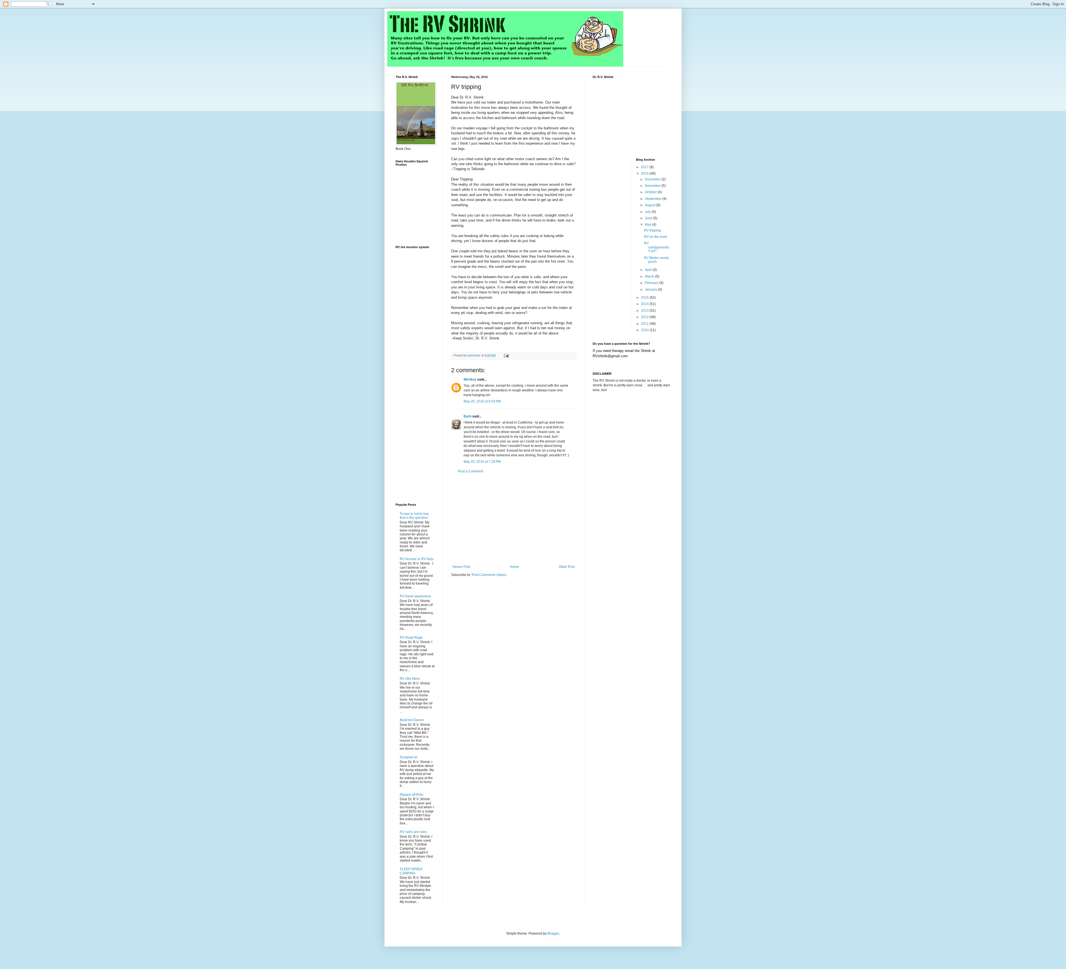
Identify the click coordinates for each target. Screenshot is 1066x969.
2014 (645, 304)
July (648, 212)
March (650, 276)
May (648, 224)
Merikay (470, 379)
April (649, 270)
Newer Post (461, 567)
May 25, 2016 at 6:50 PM (482, 401)
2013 (645, 311)
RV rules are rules (413, 832)
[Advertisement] (513, 519)
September (653, 199)
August (650, 205)
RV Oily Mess (410, 679)
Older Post (567, 567)
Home (514, 567)
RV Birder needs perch (656, 260)
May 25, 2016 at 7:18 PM (482, 462)
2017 (645, 167)
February (652, 283)
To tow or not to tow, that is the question (414, 516)
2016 (645, 173)
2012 (645, 317)
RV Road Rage (411, 638)
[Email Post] (506, 355)
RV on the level (655, 237)
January (651, 289)
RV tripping (652, 230)
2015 (645, 297)
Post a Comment (470, 471)
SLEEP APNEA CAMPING (411, 871)
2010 (645, 330)
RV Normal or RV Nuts (417, 559)
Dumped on (409, 757)
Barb (467, 416)
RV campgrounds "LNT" (656, 247)
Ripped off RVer (412, 795)
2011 (645, 324)
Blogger (553, 933)
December (653, 179)
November (653, 186)
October (651, 192)
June (649, 218)
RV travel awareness (415, 596)
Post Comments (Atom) (489, 575)
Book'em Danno (412, 720)
